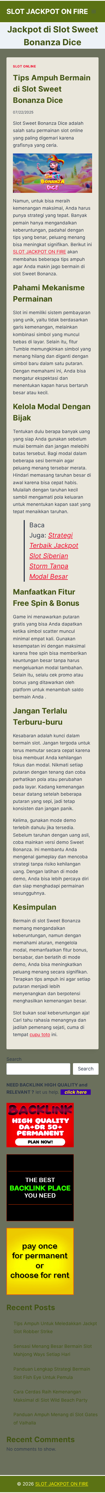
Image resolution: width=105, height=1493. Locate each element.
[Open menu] (94, 11)
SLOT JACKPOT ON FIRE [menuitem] (39, 251)
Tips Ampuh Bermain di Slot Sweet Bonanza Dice (51, 89)
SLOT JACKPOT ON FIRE (61, 1484)
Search (14, 1059)
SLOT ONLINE (24, 66)
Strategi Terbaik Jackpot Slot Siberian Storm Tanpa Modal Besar (53, 555)
